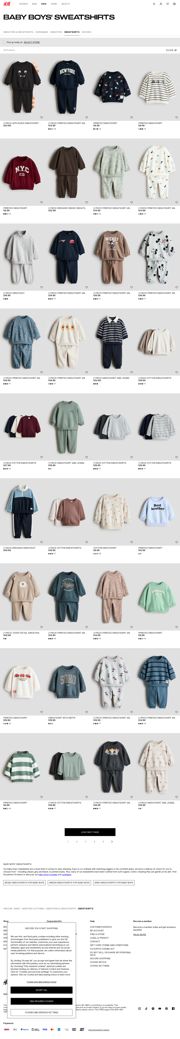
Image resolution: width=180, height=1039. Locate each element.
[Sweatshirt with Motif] (67, 681)
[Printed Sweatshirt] (112, 87)
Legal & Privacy (99, 938)
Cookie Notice (98, 962)
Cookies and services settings (41, 1012)
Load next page (90, 832)
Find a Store (97, 934)
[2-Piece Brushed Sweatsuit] (22, 512)
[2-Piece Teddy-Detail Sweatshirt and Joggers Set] (22, 597)
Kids (43, 4)
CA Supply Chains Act (102, 949)
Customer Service (101, 927)
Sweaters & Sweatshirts (61, 908)
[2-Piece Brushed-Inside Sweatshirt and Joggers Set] (67, 172)
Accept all (41, 990)
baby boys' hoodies (48, 874)
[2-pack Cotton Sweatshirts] (157, 342)
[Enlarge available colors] (5, 299)
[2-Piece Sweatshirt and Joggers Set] (112, 342)
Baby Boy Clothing (33, 908)
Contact (95, 941)
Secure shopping (100, 958)
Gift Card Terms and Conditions (109, 945)
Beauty (66, 4)
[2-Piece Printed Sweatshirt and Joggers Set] (67, 87)
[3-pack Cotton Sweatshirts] (22, 427)
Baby (17, 908)
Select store (32, 42)
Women (23, 4)
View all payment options (98, 1030)
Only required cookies (41, 1001)
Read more (139, 934)
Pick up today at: (15, 42)
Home (54, 4)
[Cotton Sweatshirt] (112, 512)
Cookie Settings (99, 966)
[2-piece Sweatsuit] (22, 257)
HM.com (7, 908)
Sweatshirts (85, 908)
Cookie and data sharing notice (41, 982)
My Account (97, 930)
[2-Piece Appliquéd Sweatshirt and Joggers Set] (22, 87)
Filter (169, 50)
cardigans (66, 874)
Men (34, 4)
